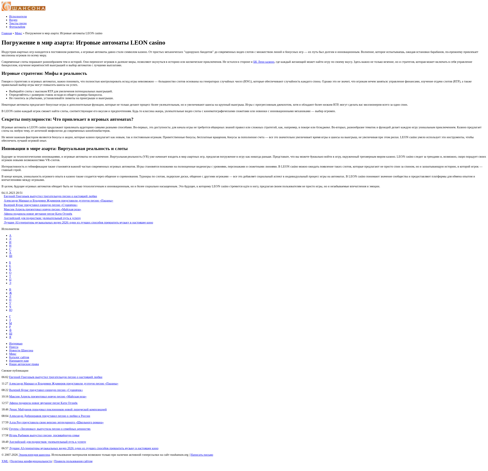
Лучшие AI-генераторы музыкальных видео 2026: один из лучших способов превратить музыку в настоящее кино (78, 222)
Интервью (15, 343)
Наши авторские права (24, 364)
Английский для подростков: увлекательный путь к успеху (42, 218)
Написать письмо (201, 454)
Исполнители (18, 16)
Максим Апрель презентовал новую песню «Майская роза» (42, 209)
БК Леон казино (263, 61)
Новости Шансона (21, 350)
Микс (18, 33)
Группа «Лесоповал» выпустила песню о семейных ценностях (50, 428)
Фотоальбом (17, 26)
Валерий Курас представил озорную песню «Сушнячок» (41, 205)
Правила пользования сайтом (73, 461)
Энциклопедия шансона (34, 454)
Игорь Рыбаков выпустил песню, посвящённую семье (44, 435)
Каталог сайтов (19, 357)
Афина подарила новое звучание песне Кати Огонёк (38, 213)
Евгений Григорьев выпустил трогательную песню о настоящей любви (50, 196)
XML (5, 461)
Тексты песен (18, 23)
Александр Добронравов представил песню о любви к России (49, 416)
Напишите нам (19, 360)
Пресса (13, 347)
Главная (7, 33)
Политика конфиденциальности (31, 461)
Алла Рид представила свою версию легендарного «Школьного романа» (56, 422)
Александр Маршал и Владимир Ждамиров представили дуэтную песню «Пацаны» (58, 200)
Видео (13, 20)
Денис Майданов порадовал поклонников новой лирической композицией (58, 409)
